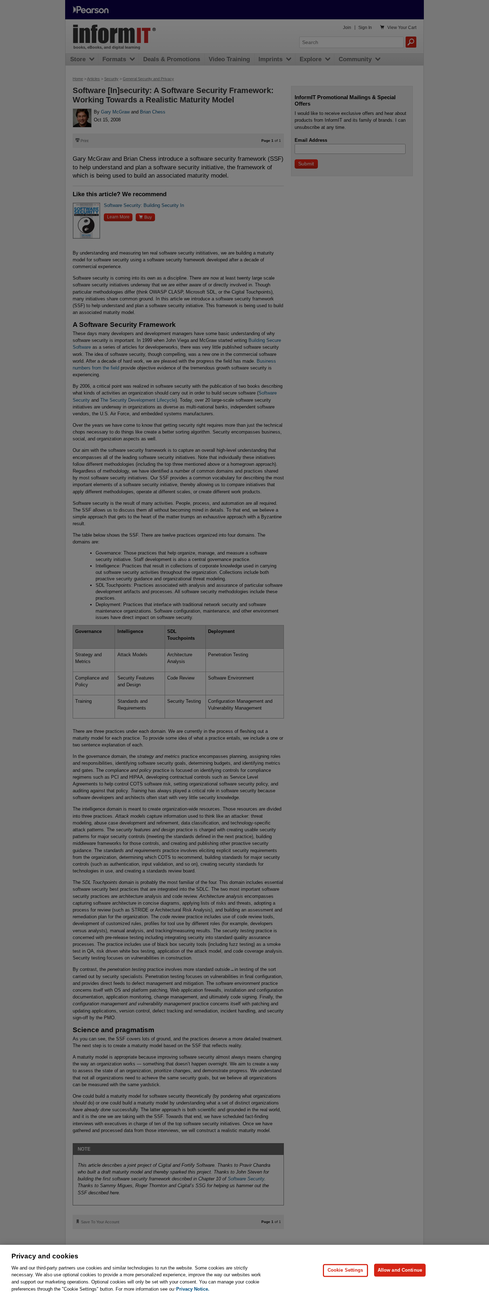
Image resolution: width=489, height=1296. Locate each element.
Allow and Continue (400, 1270)
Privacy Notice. (192, 1288)
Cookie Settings (345, 1270)
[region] (244, 1270)
